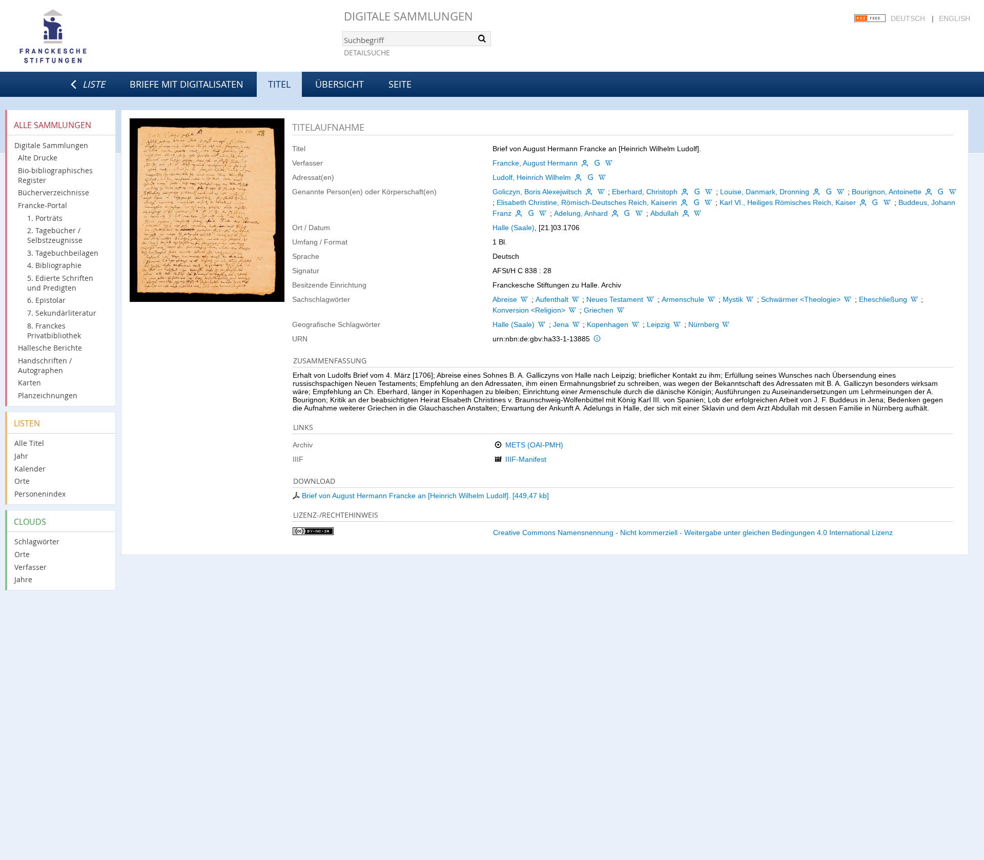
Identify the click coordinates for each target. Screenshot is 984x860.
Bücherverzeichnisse (53, 192)
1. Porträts (45, 218)
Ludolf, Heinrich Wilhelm (532, 177)
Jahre (23, 579)
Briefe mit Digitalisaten (186, 84)
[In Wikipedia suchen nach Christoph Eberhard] (709, 192)
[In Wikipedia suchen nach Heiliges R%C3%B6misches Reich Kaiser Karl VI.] (887, 202)
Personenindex (40, 494)
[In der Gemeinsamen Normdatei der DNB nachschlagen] (597, 163)
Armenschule (683, 299)
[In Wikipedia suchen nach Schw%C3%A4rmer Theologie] (848, 299)
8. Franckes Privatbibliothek (54, 330)
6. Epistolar (46, 300)
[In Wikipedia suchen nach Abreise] (524, 299)
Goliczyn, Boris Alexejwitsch (537, 192)
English (954, 18)
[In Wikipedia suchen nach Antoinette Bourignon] (953, 192)
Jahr (21, 456)
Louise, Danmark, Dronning (764, 192)
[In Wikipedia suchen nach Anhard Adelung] (639, 213)
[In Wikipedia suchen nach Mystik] (750, 299)
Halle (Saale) (514, 227)
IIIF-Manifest (525, 459)
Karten (29, 382)
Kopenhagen (607, 324)
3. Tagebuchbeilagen (62, 253)
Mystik (733, 299)
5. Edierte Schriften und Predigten (60, 283)
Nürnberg (703, 324)
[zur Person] (585, 163)
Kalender (30, 469)
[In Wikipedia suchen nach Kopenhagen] (635, 324)
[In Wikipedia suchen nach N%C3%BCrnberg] (726, 324)
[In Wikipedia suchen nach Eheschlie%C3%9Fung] (914, 299)
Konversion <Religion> (529, 310)
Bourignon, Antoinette (886, 192)
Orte (22, 481)
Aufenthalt (552, 299)
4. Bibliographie (54, 265)
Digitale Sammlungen (408, 16)
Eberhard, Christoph (645, 192)
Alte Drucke (37, 157)
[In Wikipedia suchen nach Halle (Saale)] (542, 324)
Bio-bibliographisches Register (55, 175)
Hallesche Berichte (50, 348)
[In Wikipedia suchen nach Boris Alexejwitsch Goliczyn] (601, 192)
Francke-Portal (42, 205)
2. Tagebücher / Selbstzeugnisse (55, 235)
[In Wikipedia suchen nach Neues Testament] (650, 299)
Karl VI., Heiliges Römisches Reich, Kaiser (788, 202)
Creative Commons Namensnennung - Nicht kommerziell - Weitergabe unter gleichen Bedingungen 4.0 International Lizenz (693, 532)
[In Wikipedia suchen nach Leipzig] (677, 324)
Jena (561, 324)
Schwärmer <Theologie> (800, 299)
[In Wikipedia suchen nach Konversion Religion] (572, 310)
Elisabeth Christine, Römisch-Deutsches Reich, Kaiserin (587, 202)
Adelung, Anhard (581, 213)
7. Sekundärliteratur (61, 313)
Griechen (598, 310)
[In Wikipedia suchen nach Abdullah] (697, 213)
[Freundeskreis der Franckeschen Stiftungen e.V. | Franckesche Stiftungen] (82, 37)
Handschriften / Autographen (45, 365)
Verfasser (30, 567)
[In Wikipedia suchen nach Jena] (576, 324)
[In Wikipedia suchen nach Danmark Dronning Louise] (840, 192)
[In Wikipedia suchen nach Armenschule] (711, 299)
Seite (400, 84)
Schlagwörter (36, 541)
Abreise (505, 299)
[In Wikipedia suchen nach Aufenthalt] (575, 299)
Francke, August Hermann (535, 163)
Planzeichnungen (47, 395)
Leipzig (658, 324)
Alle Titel (29, 443)
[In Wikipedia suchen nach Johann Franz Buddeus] (543, 213)
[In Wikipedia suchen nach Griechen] (621, 310)
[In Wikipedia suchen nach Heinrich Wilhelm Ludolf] (602, 177)
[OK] (482, 38)
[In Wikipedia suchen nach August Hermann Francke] (609, 163)
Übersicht (339, 84)
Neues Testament (614, 299)
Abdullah (664, 213)
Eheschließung (883, 299)
